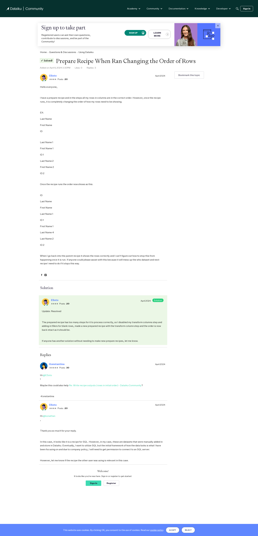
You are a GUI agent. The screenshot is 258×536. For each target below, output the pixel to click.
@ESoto (47, 375)
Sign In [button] (93, 483)
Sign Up (133, 32)
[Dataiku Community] (24, 9)
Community (153, 8)
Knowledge (201, 8)
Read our (152, 530)
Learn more (157, 34)
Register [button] (111, 483)
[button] (217, 25)
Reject (188, 530)
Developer (222, 8)
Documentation (177, 8)
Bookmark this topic (189, 75)
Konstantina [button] (56, 364)
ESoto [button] (53, 75)
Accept (172, 530)
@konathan (49, 415)
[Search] (237, 8)
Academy (132, 8)
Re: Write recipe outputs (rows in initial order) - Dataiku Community (105, 385)
